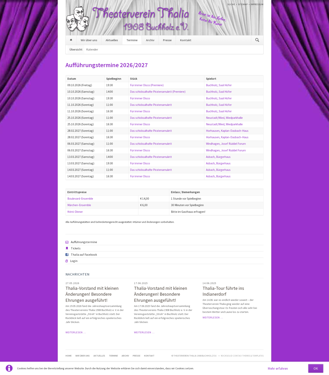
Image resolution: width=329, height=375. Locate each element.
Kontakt (185, 40)
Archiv (150, 40)
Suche (231, 4)
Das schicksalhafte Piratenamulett (151, 105)
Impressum (257, 4)
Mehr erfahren (278, 368)
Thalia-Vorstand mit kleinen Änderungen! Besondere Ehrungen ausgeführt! (92, 294)
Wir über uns (89, 40)
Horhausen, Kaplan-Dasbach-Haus (227, 130)
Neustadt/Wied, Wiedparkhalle (224, 118)
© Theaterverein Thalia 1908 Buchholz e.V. (194, 355)
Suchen (257, 40)
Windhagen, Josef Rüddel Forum (226, 143)
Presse (167, 40)
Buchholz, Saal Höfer (219, 85)
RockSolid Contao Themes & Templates (242, 355)
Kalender (92, 49)
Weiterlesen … (75, 332)
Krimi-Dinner (75, 212)
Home (71, 40)
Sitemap (243, 4)
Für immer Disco (140, 98)
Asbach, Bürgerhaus (218, 157)
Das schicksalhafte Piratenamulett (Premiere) (157, 91)
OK (316, 368)
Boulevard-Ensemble (80, 198)
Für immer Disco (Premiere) (147, 85)
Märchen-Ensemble (79, 205)
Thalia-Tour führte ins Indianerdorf (223, 291)
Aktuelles (112, 40)
